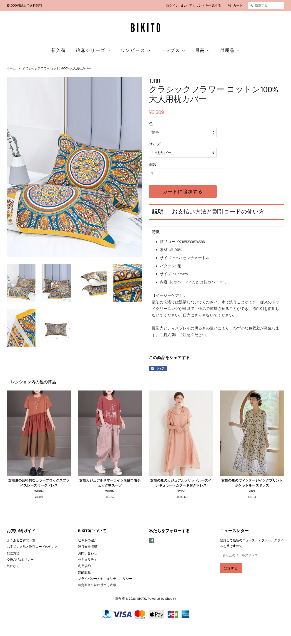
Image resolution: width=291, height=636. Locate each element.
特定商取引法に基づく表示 (97, 585)
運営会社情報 (87, 547)
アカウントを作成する (205, 5)
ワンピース (133, 50)
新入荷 (58, 50)
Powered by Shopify (162, 599)
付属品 (228, 50)
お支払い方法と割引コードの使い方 (218, 212)
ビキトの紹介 (87, 540)
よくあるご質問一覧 (21, 540)
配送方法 (13, 553)
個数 (153, 164)
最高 (201, 50)
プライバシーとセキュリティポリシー (105, 579)
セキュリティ (87, 559)
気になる (13, 566)
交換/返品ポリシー (20, 559)
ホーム (11, 68)
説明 (158, 212)
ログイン (172, 5)
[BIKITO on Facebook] (151, 541)
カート (238, 5)
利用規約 (84, 566)
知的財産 (84, 572)
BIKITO (141, 599)
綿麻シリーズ (91, 50)
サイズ (155, 144)
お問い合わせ (87, 553)
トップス (171, 50)
